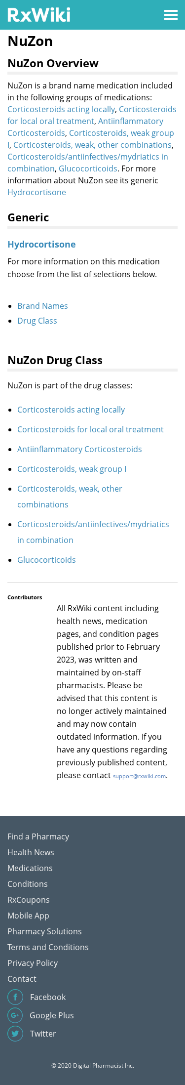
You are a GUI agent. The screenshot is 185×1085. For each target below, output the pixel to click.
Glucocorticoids (88, 168)
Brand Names (42, 305)
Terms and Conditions (48, 947)
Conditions (27, 883)
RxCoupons (28, 899)
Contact (22, 978)
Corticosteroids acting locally (61, 109)
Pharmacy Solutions (44, 931)
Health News (30, 852)
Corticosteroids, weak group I (71, 468)
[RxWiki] (38, 14)
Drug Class (37, 320)
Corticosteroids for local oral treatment (90, 429)
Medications (30, 868)
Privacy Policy (32, 963)
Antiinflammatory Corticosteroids (79, 449)
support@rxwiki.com (139, 776)
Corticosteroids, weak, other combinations (92, 144)
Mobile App (28, 915)
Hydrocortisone (36, 192)
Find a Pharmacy (38, 836)
